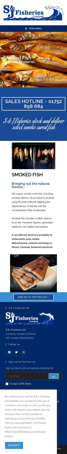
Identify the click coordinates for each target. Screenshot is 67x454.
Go (53, 377)
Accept (14, 445)
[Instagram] (23, 352)
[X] (16, 352)
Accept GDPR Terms (20, 383)
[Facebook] (9, 352)
